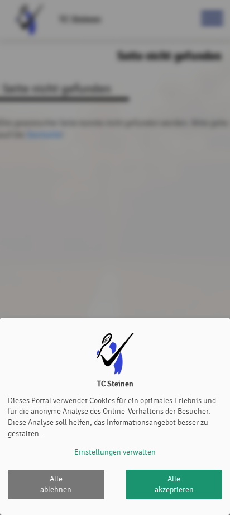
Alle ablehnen (55, 484)
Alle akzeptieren (174, 484)
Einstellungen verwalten (115, 452)
